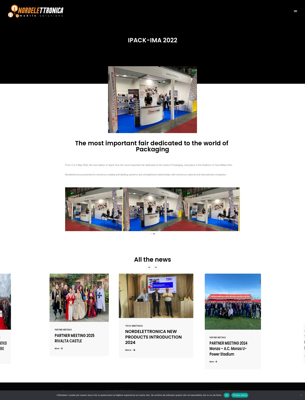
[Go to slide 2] (153, 233)
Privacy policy (240, 395)
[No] (301, 395)
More (125, 350)
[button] (69, 209)
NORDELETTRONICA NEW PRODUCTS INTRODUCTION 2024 (150, 337)
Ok (226, 395)
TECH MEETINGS (130, 325)
